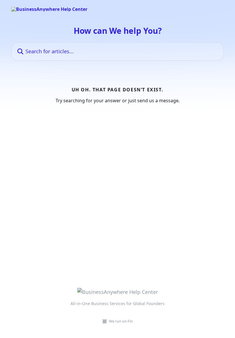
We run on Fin (121, 321)
